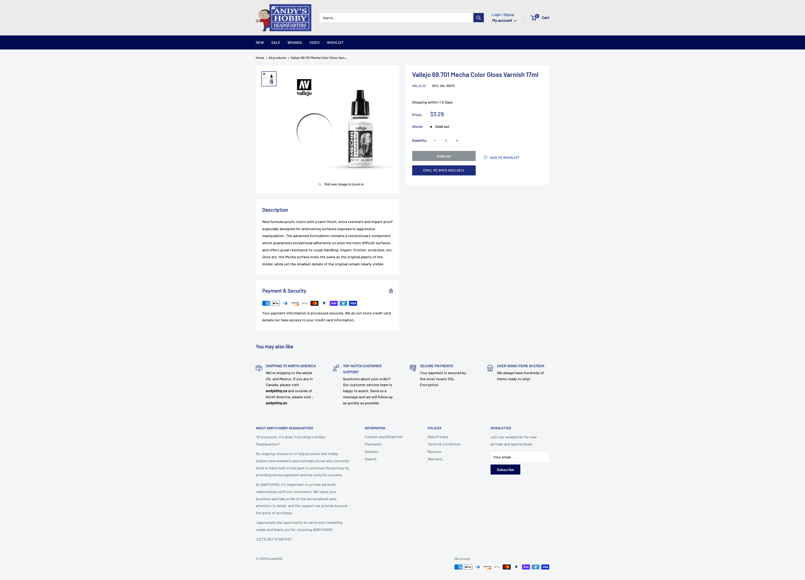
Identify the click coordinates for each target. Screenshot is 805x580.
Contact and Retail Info (384, 436)
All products (277, 58)
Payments (373, 444)
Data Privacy (438, 436)
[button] (475, 171)
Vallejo (419, 86)
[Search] (478, 17)
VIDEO (314, 42)
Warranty (435, 459)
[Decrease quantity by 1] (434, 140)
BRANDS (295, 42)
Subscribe (505, 469)
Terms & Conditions (444, 444)
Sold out (444, 156)
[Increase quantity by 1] (457, 140)
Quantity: (420, 140)
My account (502, 20)
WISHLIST (335, 42)
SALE (275, 42)
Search (371, 459)
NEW (260, 42)
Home (260, 58)
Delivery (371, 451)
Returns (434, 451)
